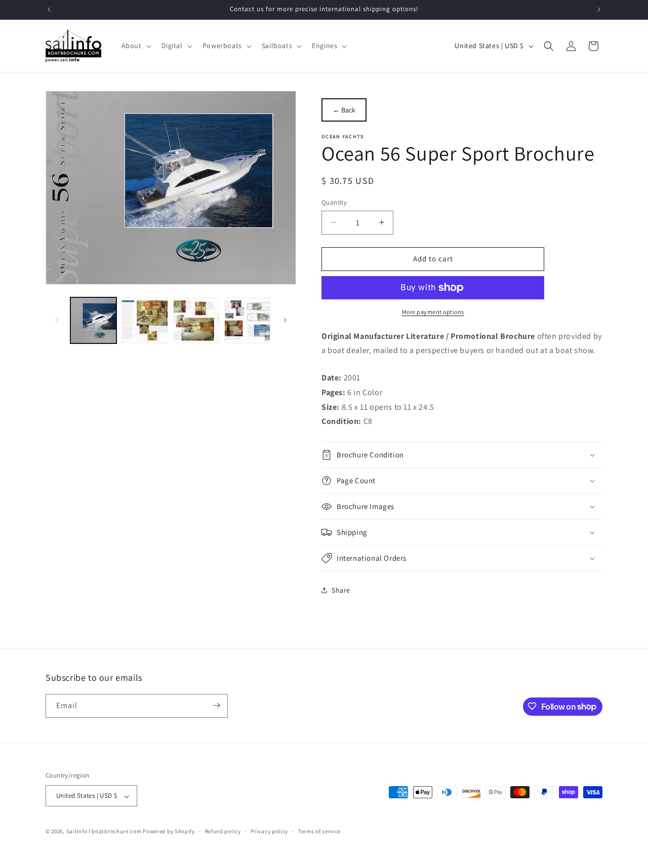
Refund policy (223, 831)
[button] (135, 45)
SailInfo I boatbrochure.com (104, 831)
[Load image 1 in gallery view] (93, 320)
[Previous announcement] (49, 9)
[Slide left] (57, 320)
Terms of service (319, 831)
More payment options (433, 312)
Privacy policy (269, 831)
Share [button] (341, 590)
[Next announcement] (599, 9)
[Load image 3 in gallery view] (196, 320)
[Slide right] (285, 320)
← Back (344, 109)
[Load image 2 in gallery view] (145, 320)
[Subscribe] (216, 705)
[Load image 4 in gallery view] (247, 320)
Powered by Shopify (169, 831)
